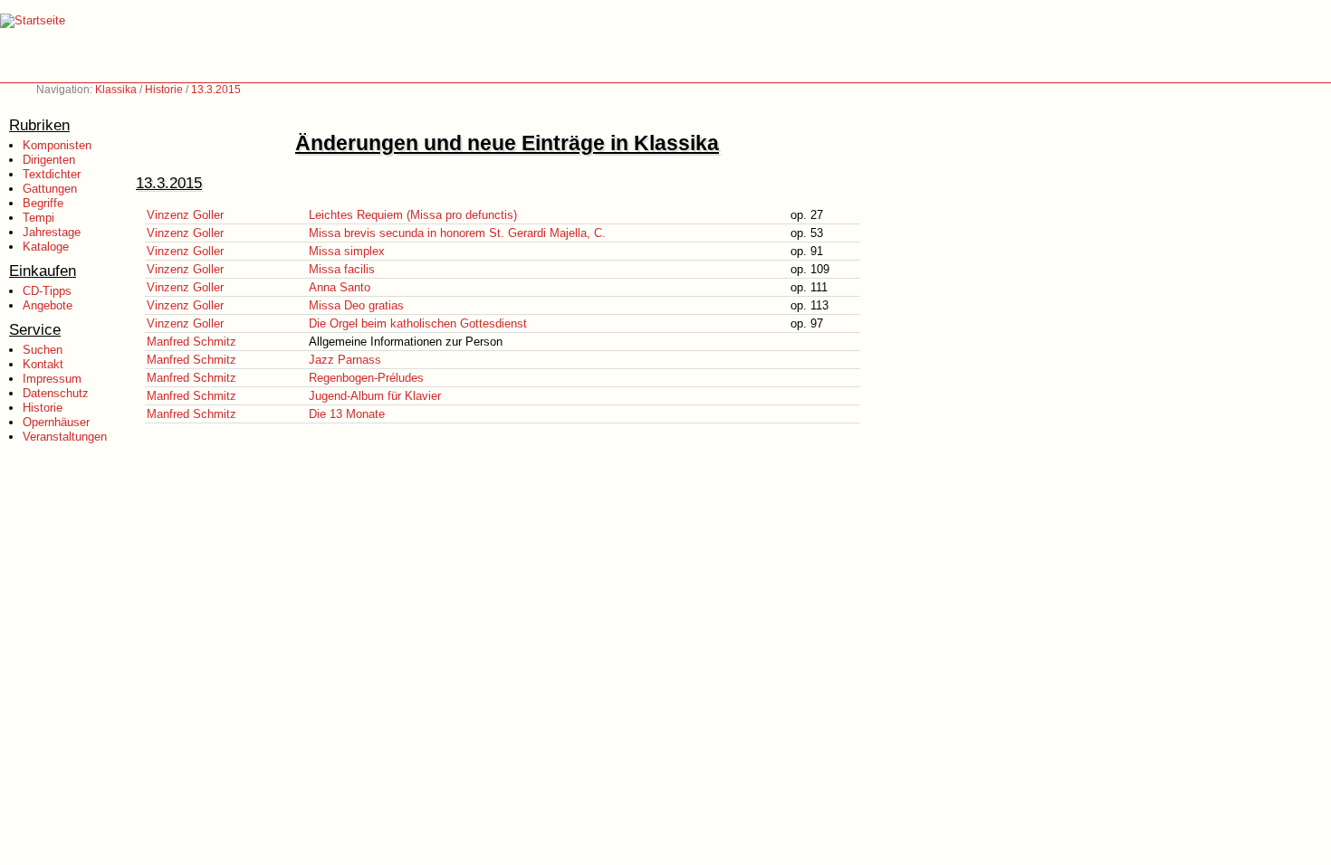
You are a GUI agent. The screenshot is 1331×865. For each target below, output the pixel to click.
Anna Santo (339, 287)
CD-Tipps (47, 291)
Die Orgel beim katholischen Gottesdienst (418, 323)
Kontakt (43, 364)
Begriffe (43, 203)
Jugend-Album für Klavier (375, 396)
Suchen (42, 349)
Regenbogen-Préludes (366, 378)
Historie (164, 89)
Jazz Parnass (345, 359)
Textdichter (52, 174)
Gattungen (50, 188)
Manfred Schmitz (191, 341)
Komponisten (57, 145)
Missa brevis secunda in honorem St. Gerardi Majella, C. (457, 233)
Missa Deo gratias (356, 305)
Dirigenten (49, 159)
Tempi (38, 217)
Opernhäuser (56, 422)
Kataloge (46, 246)
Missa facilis (342, 269)
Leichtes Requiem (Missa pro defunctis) (413, 215)
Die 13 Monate (347, 414)
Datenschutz (56, 393)
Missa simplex (347, 251)
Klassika (116, 89)
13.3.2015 (216, 89)
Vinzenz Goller (185, 215)
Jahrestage (52, 232)
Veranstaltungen (65, 436)
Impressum (52, 378)
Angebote (47, 305)
